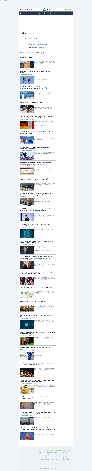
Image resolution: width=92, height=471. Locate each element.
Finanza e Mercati (58, 450)
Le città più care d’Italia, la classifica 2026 (32, 301)
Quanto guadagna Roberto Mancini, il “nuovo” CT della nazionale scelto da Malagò (36, 241)
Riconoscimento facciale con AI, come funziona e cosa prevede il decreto (36, 225)
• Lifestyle (70, 13)
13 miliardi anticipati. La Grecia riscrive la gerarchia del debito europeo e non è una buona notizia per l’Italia (36, 87)
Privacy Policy (65, 457)
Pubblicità (39, 457)
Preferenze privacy (66, 459)
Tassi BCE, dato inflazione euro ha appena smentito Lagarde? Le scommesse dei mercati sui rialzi (35, 209)
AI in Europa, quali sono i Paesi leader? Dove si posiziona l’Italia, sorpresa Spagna (37, 315)
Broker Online (48, 455)
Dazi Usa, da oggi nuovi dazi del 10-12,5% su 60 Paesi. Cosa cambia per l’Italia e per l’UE (36, 272)
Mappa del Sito (40, 452)
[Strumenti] (54, 13)
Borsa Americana (58, 455)
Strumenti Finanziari (50, 450)
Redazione (65, 452)
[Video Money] (56, 13)
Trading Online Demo (50, 452)
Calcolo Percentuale (49, 459)
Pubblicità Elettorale (41, 459)
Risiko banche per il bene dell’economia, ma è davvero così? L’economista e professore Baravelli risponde (36, 257)
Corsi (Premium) (49, 454)
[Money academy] (52, 13)
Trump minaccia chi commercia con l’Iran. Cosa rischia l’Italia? (36, 72)
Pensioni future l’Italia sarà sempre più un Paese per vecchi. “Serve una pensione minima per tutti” (38, 194)
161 (45, 443)
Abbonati (68, 9)
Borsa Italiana (57, 452)
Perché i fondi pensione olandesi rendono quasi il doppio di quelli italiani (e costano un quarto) (37, 363)
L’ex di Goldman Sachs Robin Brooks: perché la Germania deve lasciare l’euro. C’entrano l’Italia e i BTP (37, 117)
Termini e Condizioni (66, 455)
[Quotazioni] (50, 13)
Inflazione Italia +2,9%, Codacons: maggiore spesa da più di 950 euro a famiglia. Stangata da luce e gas (37, 178)
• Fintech (63, 13)
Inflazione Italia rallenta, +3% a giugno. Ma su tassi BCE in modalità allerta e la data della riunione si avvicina (37, 413)
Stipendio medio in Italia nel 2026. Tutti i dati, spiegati (36, 287)
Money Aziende (40, 455)
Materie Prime (57, 457)
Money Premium (40, 454)
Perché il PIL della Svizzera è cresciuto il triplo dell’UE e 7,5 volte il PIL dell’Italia (37, 132)
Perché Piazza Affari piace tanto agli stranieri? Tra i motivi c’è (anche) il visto (37, 397)
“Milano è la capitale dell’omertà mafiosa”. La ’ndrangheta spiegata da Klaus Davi (37, 332)
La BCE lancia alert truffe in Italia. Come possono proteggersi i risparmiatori (34, 147)
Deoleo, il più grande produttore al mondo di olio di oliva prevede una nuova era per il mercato (37, 380)
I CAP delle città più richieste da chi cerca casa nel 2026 (36, 102)
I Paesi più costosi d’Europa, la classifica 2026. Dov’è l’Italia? (35, 348)
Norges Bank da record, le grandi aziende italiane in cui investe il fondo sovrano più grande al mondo (36, 163)
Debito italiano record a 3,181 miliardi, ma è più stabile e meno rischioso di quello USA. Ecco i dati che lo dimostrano (37, 428)
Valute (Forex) (57, 459)
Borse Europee (57, 454)
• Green (67, 13)
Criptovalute (48, 457)
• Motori (59, 13)
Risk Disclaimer (66, 454)
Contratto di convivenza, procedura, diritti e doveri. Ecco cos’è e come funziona (36, 56)
